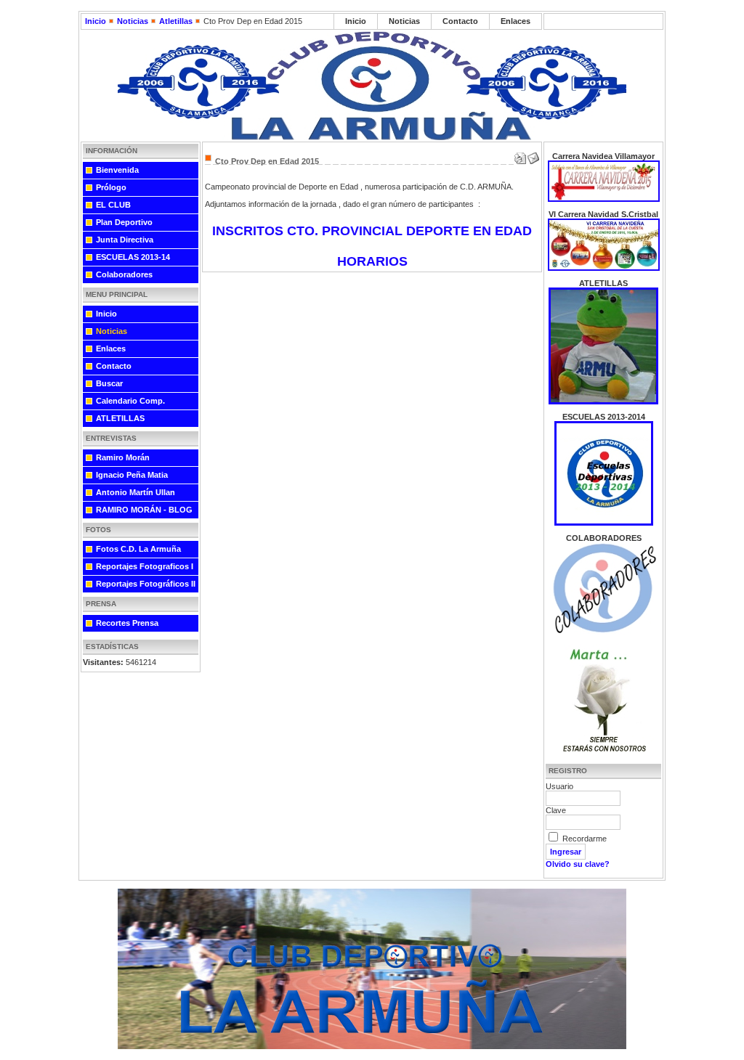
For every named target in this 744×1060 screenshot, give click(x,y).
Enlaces (515, 21)
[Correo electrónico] (533, 155)
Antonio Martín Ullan (135, 492)
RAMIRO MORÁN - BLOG (144, 509)
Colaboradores (124, 274)
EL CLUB (113, 204)
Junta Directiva (124, 239)
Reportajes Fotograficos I (144, 566)
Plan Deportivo (124, 222)
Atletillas (176, 21)
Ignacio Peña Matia (132, 474)
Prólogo (111, 187)
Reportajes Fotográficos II (145, 583)
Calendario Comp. (130, 400)
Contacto (460, 21)
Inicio (95, 21)
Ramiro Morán (123, 457)
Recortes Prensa (127, 623)
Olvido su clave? (578, 864)
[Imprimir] (520, 155)
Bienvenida (117, 170)
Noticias (132, 21)
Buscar (109, 383)
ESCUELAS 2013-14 (133, 257)
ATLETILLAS (120, 418)
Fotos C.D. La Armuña (138, 549)
